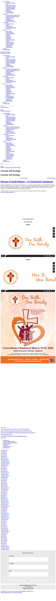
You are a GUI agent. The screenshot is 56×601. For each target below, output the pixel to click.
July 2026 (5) (4, 451)
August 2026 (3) (4, 450)
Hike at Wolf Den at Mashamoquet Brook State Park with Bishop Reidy (16, 430)
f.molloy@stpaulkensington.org (7, 192)
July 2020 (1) (4, 534)
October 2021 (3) (4, 516)
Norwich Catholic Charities (9, 441)
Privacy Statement (22, 591)
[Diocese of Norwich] (5, 52)
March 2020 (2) (4, 540)
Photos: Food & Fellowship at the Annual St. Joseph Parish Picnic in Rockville (18, 432)
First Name (11, 556)
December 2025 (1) (5, 460)
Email (10, 571)
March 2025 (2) (4, 471)
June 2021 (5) (4, 522)
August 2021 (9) (4, 519)
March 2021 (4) (4, 526)
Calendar (5, 445)
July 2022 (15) (4, 508)
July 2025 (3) (4, 466)
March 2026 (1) (4, 457)
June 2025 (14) (4, 468)
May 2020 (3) (4, 537)
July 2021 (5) (4, 520)
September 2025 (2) (5, 463)
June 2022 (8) (4, 510)
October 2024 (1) (4, 474)
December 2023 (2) (5, 487)
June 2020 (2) (4, 536)
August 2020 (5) (4, 533)
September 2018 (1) (5, 549)
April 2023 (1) (4, 496)
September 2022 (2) (5, 505)
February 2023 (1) (5, 499)
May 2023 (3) (4, 495)
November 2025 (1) (5, 462)
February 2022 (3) (5, 513)
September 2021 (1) (5, 517)
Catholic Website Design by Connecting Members (11, 592)
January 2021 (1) (4, 528)
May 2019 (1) (4, 543)
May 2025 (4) (4, 469)
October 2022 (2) (4, 504)
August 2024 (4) (4, 477)
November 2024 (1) (5, 472)
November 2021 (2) (5, 514)
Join (28, 580)
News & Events (6, 444)
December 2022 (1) (5, 502)
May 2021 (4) (4, 523)
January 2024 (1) (4, 486)
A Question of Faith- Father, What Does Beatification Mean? (14, 436)
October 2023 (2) (4, 489)
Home (2, 167)
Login (2, 109)
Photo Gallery (6, 440)
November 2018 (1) (5, 548)
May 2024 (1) (4, 481)
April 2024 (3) (4, 483)
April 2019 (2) (4, 545)
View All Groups (23, 178)
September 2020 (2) (5, 531)
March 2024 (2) (4, 484)
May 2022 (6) (4, 511)
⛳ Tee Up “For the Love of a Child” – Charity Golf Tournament (15, 429)
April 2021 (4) (4, 525)
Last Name (11, 563)
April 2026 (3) (4, 456)
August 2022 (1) (4, 507)
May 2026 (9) (4, 454)
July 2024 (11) (4, 478)
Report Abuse (6, 447)
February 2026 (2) (5, 459)
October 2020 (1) (4, 529)
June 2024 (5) (4, 480)
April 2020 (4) (4, 539)
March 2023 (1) (4, 498)
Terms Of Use (30, 591)
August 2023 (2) (4, 490)
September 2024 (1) (5, 475)
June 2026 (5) (4, 453)
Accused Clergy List (7, 446)
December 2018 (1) (5, 546)
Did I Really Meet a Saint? (6, 434)
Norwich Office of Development (10, 442)
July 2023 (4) (4, 492)
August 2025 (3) (4, 465)
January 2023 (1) (4, 501)
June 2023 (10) (4, 493)
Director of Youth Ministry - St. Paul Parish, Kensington (27, 181)
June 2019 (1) (4, 542)
